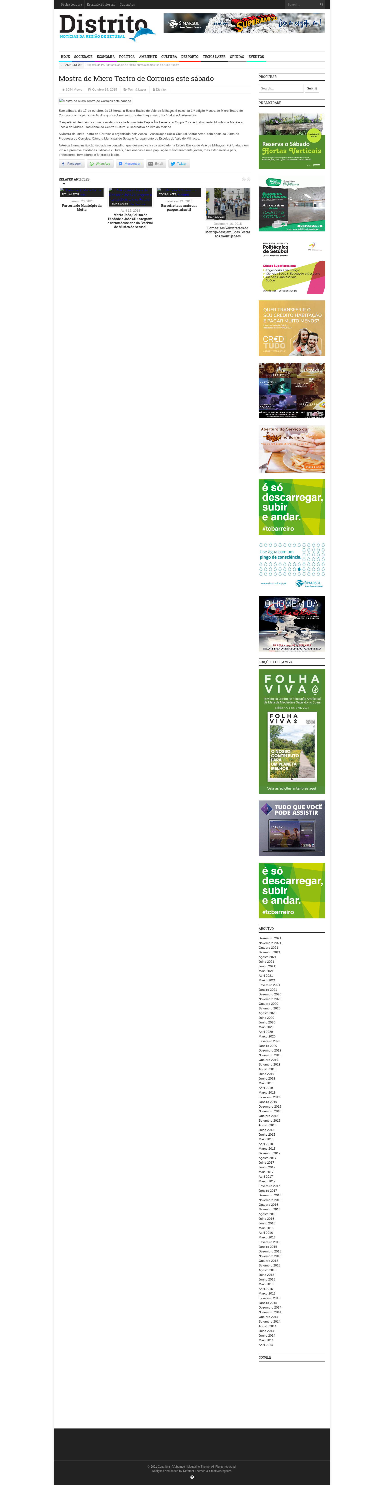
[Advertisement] (292, 1392)
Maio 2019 (266, 1083)
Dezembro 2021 (270, 938)
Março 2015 (267, 1293)
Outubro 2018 (268, 1116)
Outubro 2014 (268, 1317)
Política (127, 57)
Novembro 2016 (270, 1200)
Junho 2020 (267, 1022)
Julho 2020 (266, 1017)
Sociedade (83, 57)
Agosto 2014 (267, 1326)
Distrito (161, 89)
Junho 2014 (267, 1335)
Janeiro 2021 (268, 989)
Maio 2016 (266, 1228)
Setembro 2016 (269, 1209)
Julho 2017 (266, 1162)
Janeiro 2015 (268, 1303)
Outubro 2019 (268, 1060)
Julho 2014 (266, 1331)
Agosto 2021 (267, 957)
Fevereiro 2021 (269, 985)
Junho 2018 (267, 1134)
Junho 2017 (267, 1167)
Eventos (256, 57)
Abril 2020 (266, 1031)
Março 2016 (267, 1237)
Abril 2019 (266, 1088)
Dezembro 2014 (270, 1307)
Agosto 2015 (267, 1270)
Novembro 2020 (270, 999)
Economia (106, 57)
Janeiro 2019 (268, 1102)
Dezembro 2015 (270, 1251)
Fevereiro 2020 (269, 1041)
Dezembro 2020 (270, 994)
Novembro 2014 (270, 1312)
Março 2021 (267, 980)
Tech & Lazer (214, 57)
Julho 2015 (266, 1274)
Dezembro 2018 (270, 1106)
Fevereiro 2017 (269, 1186)
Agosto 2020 (267, 1013)
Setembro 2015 (269, 1265)
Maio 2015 (266, 1284)
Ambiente (148, 57)
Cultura (169, 57)
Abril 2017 (266, 1176)
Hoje (65, 57)
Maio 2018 (266, 1139)
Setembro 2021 (269, 952)
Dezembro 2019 (270, 1050)
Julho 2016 (266, 1218)
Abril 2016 (266, 1232)
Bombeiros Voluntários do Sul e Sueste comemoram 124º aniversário (127, 65)
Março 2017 (267, 1181)
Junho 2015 (267, 1279)
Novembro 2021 (270, 943)
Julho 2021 (266, 961)
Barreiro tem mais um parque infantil (179, 207)
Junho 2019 (267, 1078)
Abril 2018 (266, 1144)
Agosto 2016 (267, 1214)
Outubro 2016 (268, 1204)
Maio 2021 (266, 971)
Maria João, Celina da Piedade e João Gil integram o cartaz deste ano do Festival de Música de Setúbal (130, 221)
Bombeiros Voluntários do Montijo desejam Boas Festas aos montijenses (227, 232)
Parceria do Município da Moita (82, 207)
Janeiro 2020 (268, 1045)
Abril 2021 (266, 975)
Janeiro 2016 (268, 1246)
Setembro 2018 (269, 1120)
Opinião (237, 57)
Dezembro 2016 (270, 1195)
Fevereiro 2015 (269, 1298)
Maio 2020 (266, 1027)
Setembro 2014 (269, 1321)
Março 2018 (267, 1148)
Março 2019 (267, 1092)
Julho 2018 (266, 1130)
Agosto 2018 (267, 1125)
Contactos (127, 4)
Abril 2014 (266, 1345)
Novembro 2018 (270, 1111)
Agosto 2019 (267, 1069)
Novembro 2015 (270, 1256)
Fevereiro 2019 (269, 1097)
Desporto (189, 57)
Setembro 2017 (269, 1153)
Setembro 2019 (269, 1064)
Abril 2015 (266, 1289)
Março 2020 (267, 1036)
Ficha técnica (71, 4)
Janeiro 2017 (268, 1190)
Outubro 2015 (268, 1260)
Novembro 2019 (270, 1055)
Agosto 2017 (267, 1158)
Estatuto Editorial (101, 4)
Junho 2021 (267, 966)
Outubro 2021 (268, 947)
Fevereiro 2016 (269, 1242)
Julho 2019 (266, 1074)
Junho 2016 (267, 1223)
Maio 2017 (266, 1172)
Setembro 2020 (269, 1008)
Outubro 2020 (268, 1003)
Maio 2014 (266, 1340)
